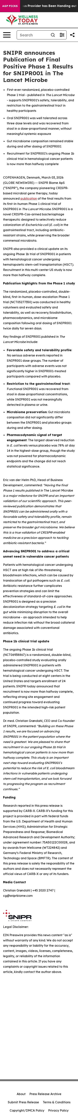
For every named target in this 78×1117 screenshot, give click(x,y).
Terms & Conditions (56, 1102)
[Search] (52, 35)
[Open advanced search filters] (61, 35)
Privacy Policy (58, 1110)
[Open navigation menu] (7, 35)
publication (28, 198)
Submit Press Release (23, 1102)
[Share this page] (72, 35)
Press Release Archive (45, 1094)
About (21, 1094)
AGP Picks (10, 6)
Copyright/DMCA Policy (27, 1110)
